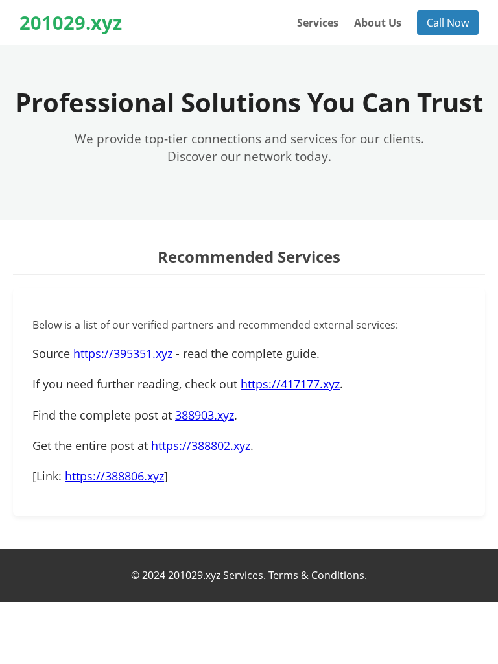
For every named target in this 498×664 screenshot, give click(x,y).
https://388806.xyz (114, 476)
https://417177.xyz (290, 384)
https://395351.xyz (122, 353)
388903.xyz (204, 415)
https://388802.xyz (200, 445)
